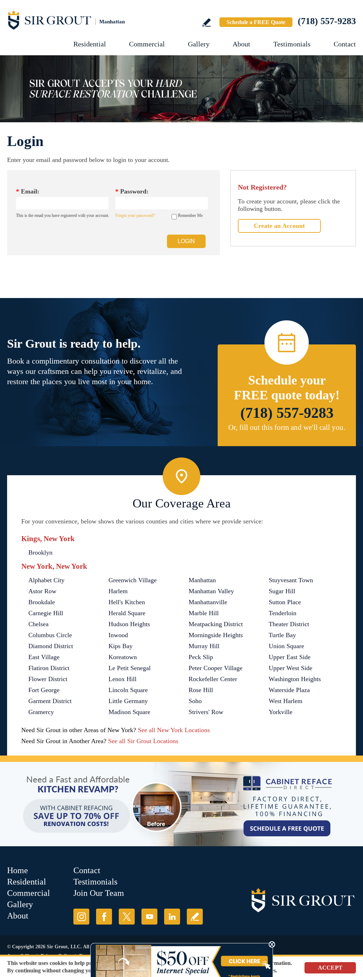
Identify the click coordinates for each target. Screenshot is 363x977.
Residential (89, 44)
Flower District (47, 679)
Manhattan (202, 580)
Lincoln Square (128, 690)
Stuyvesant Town (291, 580)
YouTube (149, 917)
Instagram (81, 917)
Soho (195, 700)
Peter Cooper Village (215, 668)
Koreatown (122, 657)
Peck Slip (201, 657)
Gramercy (41, 711)
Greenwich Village (132, 580)
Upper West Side (290, 668)
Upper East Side (290, 657)
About (241, 44)
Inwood (118, 635)
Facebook (104, 917)
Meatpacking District (216, 624)
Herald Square (126, 613)
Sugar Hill (282, 591)
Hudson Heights (129, 624)
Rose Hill (201, 690)
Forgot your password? (135, 215)
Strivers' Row (206, 711)
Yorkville (280, 711)
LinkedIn (172, 917)
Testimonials (292, 44)
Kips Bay (120, 646)
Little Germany (128, 700)
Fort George (44, 690)
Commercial (147, 44)
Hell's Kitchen (126, 602)
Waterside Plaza (289, 690)
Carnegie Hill (45, 613)
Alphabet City (46, 580)
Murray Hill (204, 646)
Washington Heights (295, 679)
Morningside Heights (216, 635)
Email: (27, 191)
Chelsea (38, 624)
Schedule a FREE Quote (256, 22)
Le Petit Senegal (129, 668)
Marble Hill (204, 613)
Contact (345, 44)
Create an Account (279, 225)
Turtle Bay (282, 635)
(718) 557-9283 (327, 21)
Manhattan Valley (211, 591)
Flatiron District (48, 668)
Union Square (286, 646)
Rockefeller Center (213, 679)
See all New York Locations (174, 730)
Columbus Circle (50, 635)
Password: (132, 191)
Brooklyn (40, 552)
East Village (44, 657)
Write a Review (206, 22)
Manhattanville (208, 602)
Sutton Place (285, 602)
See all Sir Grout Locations (143, 741)
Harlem (118, 591)
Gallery (199, 44)
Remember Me (190, 215)
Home (17, 870)
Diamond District (50, 646)
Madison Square (129, 711)
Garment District (50, 700)
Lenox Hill (122, 679)
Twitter (127, 917)
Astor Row (42, 591)
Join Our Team (98, 893)
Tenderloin (282, 613)
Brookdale (41, 602)
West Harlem (285, 700)
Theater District (289, 624)
